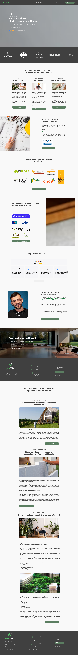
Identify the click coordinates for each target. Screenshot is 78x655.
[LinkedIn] (59, 375)
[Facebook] (55, 375)
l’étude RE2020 (48, 485)
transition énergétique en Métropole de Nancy (40, 597)
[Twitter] (57, 375)
